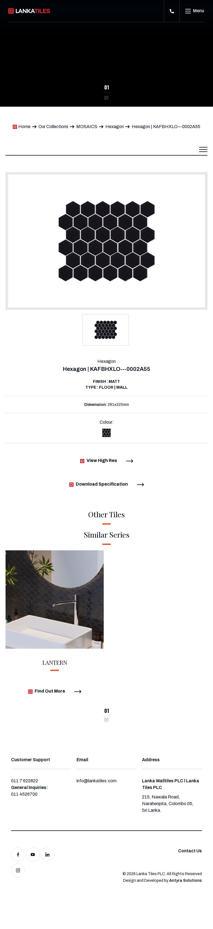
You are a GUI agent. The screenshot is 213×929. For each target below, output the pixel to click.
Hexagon (114, 126)
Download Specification (102, 484)
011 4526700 (24, 794)
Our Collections (53, 126)
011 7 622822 (24, 780)
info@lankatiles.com (96, 780)
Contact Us (190, 850)
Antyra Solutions (185, 880)
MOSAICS (86, 126)
